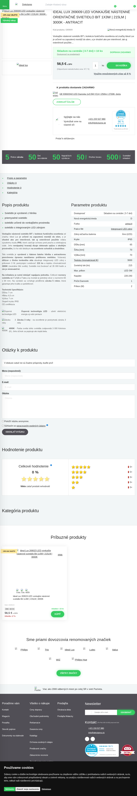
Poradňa (5, 722)
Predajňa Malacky (65, 716)
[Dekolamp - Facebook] (87, 739)
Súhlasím (9, 789)
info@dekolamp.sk (97, 123)
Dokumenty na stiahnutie (13, 735)
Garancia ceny (36, 729)
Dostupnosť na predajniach (68, 54)
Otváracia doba (64, 710)
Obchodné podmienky (39, 716)
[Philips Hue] (80, 661)
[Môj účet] (123, 4)
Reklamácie (35, 722)
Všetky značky (68, 673)
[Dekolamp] (26, 5)
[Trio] (46, 651)
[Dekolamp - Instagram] (93, 739)
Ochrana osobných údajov (41, 742)
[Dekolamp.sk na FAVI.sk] (127, 755)
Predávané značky (38, 748)
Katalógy (33, 735)
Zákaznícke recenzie (39, 755)
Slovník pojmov (9, 729)
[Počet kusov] (96, 65)
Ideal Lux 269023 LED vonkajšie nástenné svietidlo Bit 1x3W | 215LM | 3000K (31, 597)
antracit (128, 224)
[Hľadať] (104, 5)
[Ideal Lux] (68, 651)
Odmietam (46, 789)
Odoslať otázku (15, 432)
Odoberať (126, 712)
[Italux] (114, 651)
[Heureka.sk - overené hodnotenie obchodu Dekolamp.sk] (121, 121)
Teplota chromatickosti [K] (86, 260)
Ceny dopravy (36, 710)
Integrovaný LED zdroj (121, 229)
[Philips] (23, 651)
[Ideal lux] (27, 68)
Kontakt (5, 710)
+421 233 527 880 (96, 119)
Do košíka (121, 65)
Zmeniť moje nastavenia (28, 789)
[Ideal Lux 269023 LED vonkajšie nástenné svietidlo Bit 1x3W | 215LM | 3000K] (34, 571)
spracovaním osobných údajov (31, 426)
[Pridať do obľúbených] (34, 548)
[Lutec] (91, 651)
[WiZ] (57, 661)
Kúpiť (58, 614)
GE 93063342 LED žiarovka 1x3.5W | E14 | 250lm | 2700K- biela (90, 94)
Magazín (6, 716)
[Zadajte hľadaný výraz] (75, 4)
